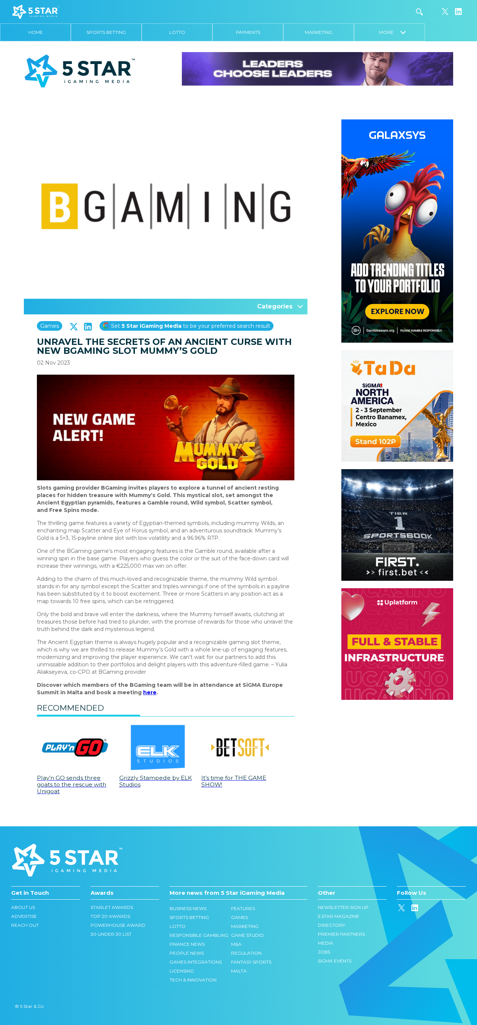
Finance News (187, 944)
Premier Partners (341, 934)
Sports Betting (106, 32)
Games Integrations (196, 962)
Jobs (324, 952)
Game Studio (247, 935)
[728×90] (317, 68)
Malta (239, 971)
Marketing (318, 32)
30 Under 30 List (111, 934)
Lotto (177, 32)
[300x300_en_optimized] (397, 592)
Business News (188, 908)
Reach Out (25, 925)
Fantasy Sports (251, 962)
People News (187, 953)
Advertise (24, 916)
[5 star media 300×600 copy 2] (397, 123)
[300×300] (397, 353)
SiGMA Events (334, 961)
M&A (236, 944)
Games (49, 326)
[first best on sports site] (397, 473)
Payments (248, 32)
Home (35, 32)
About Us (23, 907)
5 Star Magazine (338, 916)
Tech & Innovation (193, 980)
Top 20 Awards (110, 916)
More (389, 32)
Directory (331, 925)
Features (243, 908)
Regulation (246, 953)
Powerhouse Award (118, 925)
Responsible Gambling (199, 935)
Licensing (182, 971)
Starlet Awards (112, 907)
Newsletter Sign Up (343, 907)
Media (325, 943)
